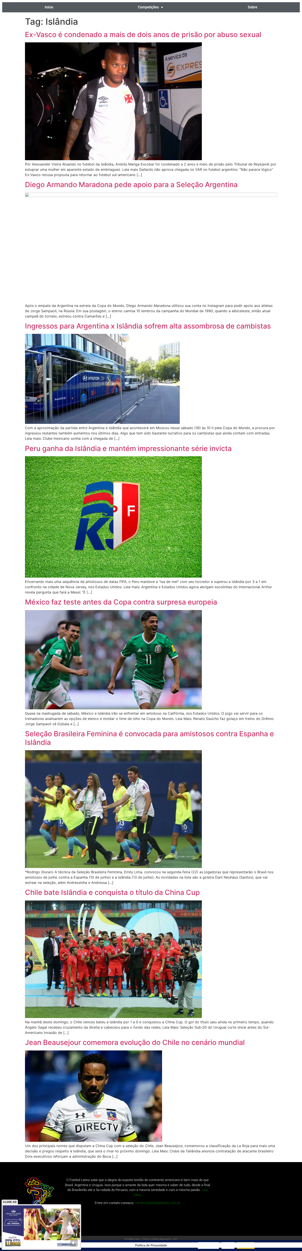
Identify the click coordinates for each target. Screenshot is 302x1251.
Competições (148, 7)
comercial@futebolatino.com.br (157, 1203)
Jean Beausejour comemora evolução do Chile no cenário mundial (135, 1042)
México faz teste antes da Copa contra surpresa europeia (121, 602)
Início (49, 7)
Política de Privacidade (151, 1245)
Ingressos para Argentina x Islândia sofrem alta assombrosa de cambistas (148, 326)
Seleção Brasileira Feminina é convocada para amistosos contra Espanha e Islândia (149, 737)
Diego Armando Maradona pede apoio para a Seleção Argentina (131, 184)
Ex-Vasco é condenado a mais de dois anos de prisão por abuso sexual (143, 34)
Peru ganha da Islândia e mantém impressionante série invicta (128, 448)
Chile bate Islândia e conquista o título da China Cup (112, 892)
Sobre (252, 7)
